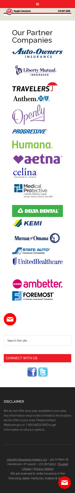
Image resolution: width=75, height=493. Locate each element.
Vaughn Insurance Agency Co (27, 459)
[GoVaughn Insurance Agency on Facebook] (32, 376)
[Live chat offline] (64, 482)
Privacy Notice (43, 468)
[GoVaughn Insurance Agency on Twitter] (43, 376)
